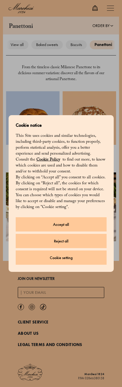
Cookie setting (61, 257)
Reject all (61, 241)
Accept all (61, 224)
